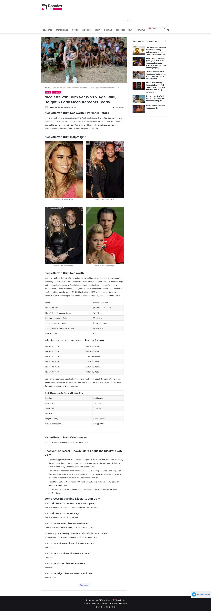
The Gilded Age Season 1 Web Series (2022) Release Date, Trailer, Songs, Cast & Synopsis (156, 51)
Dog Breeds (120, 30)
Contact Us (140, 30)
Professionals (62, 30)
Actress (62, 87)
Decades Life (53, 107)
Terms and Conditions (99, 603)
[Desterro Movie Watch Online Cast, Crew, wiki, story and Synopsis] (139, 99)
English (154, 28)
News (130, 30)
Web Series (86, 30)
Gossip (97, 30)
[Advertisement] (127, 14)
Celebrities (47, 30)
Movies (75, 30)
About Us (87, 603)
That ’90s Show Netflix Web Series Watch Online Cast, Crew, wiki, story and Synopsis (156, 75)
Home (48, 87)
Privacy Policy (113, 603)
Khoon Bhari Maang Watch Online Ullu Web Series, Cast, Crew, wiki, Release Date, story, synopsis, (155, 87)
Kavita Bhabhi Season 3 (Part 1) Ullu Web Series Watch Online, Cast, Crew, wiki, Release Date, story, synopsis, (156, 63)
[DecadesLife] (51, 7)
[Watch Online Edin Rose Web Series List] (139, 109)
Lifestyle (108, 30)
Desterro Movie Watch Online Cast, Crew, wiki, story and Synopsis (155, 98)
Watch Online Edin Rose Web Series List (155, 107)
